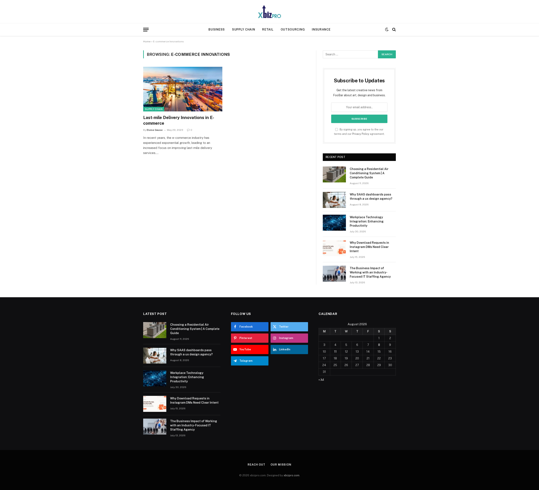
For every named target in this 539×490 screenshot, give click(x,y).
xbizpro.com (291, 475)
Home (147, 41)
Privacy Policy (360, 133)
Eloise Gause (155, 130)
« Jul (321, 379)
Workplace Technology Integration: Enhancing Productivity (367, 221)
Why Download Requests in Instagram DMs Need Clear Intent (369, 247)
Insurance (321, 29)
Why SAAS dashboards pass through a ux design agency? (371, 196)
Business (216, 29)
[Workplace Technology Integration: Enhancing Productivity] (334, 223)
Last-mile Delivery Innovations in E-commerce (178, 120)
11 (335, 351)
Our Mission (281, 464)
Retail (267, 29)
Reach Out (256, 464)
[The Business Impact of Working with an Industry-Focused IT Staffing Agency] (334, 274)
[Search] (393, 29)
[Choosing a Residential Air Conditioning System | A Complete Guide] (334, 174)
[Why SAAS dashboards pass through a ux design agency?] (334, 200)
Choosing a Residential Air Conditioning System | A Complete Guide (369, 173)
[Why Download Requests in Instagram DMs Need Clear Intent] (334, 248)
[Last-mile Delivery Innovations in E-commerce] (182, 89)
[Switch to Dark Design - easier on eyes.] (387, 29)
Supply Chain (243, 29)
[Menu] (146, 29)
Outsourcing (293, 29)
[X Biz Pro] (269, 11)
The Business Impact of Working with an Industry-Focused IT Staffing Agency (370, 272)
